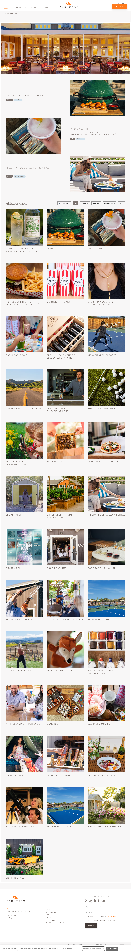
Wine (72, 139)
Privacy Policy (50, 920)
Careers (48, 909)
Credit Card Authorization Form (56, 923)
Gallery (14, 8)
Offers (22, 8)
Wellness (48, 8)
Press (47, 915)
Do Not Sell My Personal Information (93, 948)
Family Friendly (109, 203)
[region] (65, 948)
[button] (6, 8)
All (76, 203)
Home (6, 13)
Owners (48, 917)
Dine (40, 8)
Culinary (9, 100)
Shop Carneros (51, 912)
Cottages (32, 8)
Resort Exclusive (19, 176)
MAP (8, 909)
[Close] (128, 948)
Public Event (18, 100)
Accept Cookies (112, 948)
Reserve (119, 7)
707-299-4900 (119, 3)
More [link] (121, 203)
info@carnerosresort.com (16, 918)
